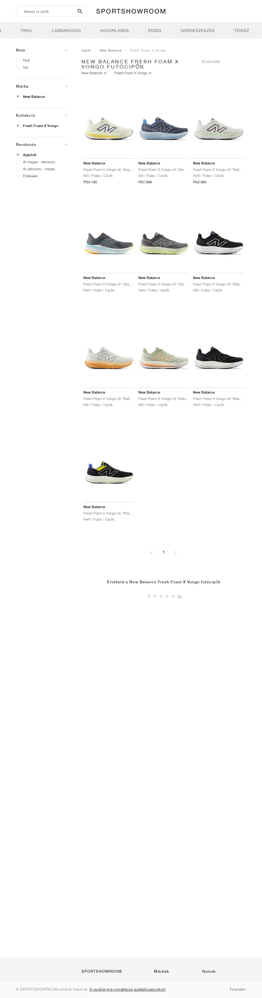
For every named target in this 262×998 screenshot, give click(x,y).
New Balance (34, 96)
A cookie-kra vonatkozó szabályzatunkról (127, 989)
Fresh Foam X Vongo (40, 126)
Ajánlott (29, 155)
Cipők (86, 50)
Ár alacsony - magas (39, 169)
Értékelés (30, 176)
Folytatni (238, 989)
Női (25, 67)
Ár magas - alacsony (39, 162)
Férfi (26, 60)
